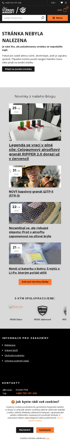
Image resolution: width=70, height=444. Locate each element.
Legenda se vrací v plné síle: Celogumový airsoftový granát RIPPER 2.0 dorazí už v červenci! (34, 152)
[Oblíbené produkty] (62, 2)
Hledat (43, 18)
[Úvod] (14, 10)
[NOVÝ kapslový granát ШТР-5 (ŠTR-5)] (35, 176)
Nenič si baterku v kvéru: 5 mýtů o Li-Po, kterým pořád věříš (34, 270)
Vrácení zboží (11, 350)
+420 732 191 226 (13, 3)
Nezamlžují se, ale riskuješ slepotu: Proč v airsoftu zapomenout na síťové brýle (30, 232)
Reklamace (10, 345)
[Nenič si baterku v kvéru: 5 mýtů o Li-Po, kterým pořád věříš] (35, 253)
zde (47, 438)
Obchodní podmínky (14, 355)
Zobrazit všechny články (35, 282)
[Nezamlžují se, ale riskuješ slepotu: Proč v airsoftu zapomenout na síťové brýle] (35, 213)
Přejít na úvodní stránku (18, 69)
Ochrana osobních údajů (17, 360)
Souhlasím (45, 430)
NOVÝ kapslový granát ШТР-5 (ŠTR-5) (31, 193)
